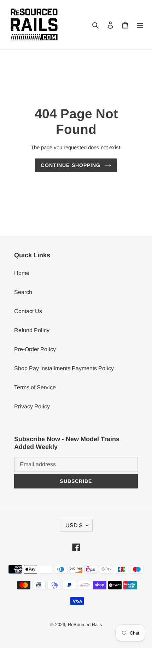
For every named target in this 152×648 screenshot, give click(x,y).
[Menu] (140, 24)
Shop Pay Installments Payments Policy (64, 368)
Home (21, 273)
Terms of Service (35, 387)
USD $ (73, 525)
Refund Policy (31, 330)
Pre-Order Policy (35, 349)
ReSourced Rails (85, 624)
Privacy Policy (32, 406)
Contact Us (28, 311)
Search (23, 292)
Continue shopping (70, 165)
